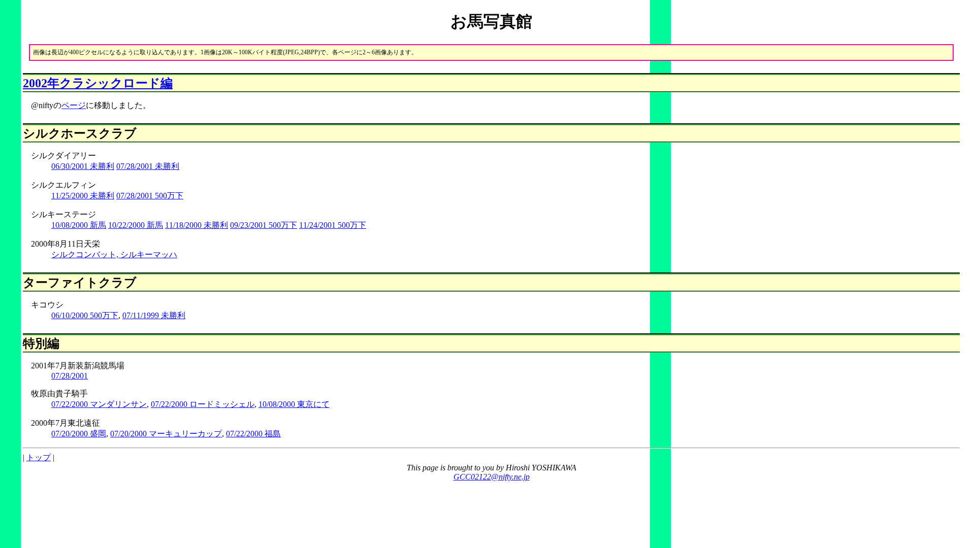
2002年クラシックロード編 (98, 83)
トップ (38, 457)
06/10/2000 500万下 (84, 315)
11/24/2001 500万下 (332, 225)
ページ (73, 105)
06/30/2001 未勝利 (82, 166)
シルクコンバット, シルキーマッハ (114, 254)
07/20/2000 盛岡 (78, 433)
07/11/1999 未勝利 (153, 315)
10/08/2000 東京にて (294, 404)
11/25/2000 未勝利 (82, 195)
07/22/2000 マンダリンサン (99, 404)
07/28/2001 (69, 375)
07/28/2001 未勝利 (147, 166)
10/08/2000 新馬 (78, 225)
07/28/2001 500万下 (149, 195)
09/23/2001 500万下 (263, 225)
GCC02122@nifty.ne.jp (491, 476)
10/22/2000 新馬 (135, 225)
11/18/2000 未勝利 (196, 225)
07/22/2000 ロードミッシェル (202, 404)
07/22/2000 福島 (253, 433)
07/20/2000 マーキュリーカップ (166, 433)
